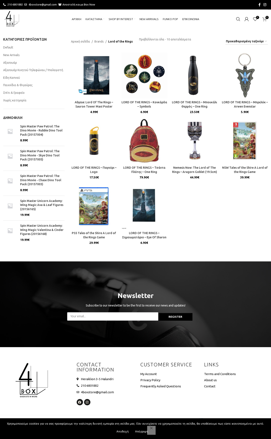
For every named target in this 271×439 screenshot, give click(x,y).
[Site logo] (11, 19)
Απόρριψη (141, 431)
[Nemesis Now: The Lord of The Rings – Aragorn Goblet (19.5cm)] (194, 141)
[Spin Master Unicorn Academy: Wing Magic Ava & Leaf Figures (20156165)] (10, 208)
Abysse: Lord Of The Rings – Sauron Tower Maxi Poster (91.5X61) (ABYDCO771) (94, 106)
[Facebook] (80, 402)
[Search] (238, 19)
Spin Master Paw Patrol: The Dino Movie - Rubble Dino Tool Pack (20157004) (41, 130)
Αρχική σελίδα (80, 41)
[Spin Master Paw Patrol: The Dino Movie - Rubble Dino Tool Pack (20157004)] (10, 133)
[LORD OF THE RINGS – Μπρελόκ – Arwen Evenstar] (245, 75)
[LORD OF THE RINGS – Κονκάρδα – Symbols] (144, 75)
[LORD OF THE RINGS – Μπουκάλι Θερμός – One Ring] (194, 75)
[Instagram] (87, 402)
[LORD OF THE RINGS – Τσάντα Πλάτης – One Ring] (144, 141)
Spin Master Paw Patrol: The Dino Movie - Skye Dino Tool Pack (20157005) (39, 155)
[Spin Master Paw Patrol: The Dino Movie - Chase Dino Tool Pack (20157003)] (10, 183)
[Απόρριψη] (151, 430)
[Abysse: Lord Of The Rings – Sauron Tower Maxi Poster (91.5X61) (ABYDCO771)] (94, 75)
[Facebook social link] (259, 4)
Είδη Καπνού (11, 77)
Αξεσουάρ (10, 62)
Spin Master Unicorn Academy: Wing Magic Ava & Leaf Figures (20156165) (41, 205)
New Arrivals (11, 55)
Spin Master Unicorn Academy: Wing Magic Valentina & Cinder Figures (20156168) (42, 230)
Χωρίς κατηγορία (14, 100)
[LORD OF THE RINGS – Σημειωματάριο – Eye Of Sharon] (144, 206)
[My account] (246, 19)
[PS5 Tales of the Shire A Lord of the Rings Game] (94, 206)
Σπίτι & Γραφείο (14, 92)
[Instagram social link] (265, 4)
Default (8, 47)
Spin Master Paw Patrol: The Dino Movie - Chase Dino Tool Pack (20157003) (40, 180)
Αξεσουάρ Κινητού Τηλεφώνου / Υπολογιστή (33, 70)
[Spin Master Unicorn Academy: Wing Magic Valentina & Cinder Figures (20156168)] (10, 233)
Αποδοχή (122, 431)
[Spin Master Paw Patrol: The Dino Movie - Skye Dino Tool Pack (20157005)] (10, 158)
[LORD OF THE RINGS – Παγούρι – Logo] (94, 141)
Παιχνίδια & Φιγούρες (18, 85)
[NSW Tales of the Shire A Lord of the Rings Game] (245, 141)
